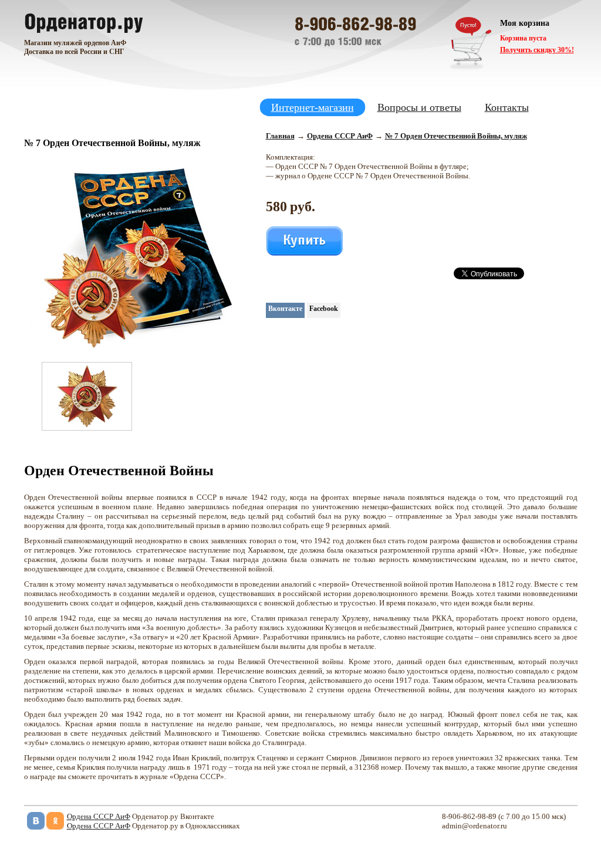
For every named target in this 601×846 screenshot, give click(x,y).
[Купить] (304, 241)
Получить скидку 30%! (537, 50)
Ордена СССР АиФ (340, 135)
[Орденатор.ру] (83, 20)
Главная (280, 135)
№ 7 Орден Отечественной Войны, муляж (456, 135)
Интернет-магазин (312, 107)
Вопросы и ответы (419, 107)
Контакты (507, 107)
